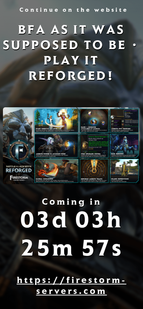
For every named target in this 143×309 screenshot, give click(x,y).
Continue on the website (73, 11)
